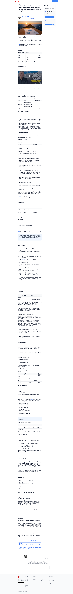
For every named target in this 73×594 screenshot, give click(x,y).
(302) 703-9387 (47, 1)
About (37, 1)
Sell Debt (26, 1)
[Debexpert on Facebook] (50, 583)
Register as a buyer (49, 16)
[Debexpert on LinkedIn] (49, 583)
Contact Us (34, 579)
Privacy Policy (43, 579)
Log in (51, 1)
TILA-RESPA (23, 259)
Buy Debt (30, 1)
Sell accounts (55, 1)
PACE (19, 44)
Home (18, 4)
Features (34, 1)
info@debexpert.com (52, 579)
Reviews (26, 585)
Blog (20, 4)
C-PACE (19, 231)
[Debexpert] (17, 1)
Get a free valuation (49, 24)
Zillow (32, 399)
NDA (41, 580)
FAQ (33, 580)
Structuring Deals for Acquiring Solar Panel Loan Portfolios (27, 540)
